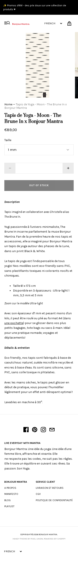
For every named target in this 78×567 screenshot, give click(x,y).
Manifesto (11, 493)
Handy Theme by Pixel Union (28, 539)
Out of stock (39, 185)
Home (8, 104)
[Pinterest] (34, 430)
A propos (10, 487)
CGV (38, 493)
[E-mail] (52, 430)
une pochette (13, 323)
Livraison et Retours (49, 487)
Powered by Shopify (54, 539)
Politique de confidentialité (54, 500)
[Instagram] (43, 430)
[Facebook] (26, 430)
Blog (7, 500)
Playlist (9, 506)
